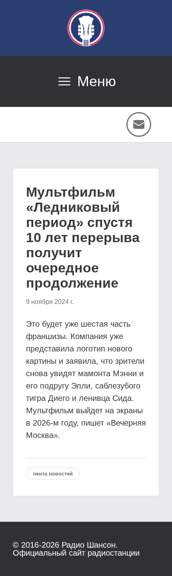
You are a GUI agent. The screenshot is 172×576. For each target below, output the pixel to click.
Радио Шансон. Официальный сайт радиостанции (76, 548)
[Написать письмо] (138, 124)
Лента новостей (53, 474)
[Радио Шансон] (86, 28)
